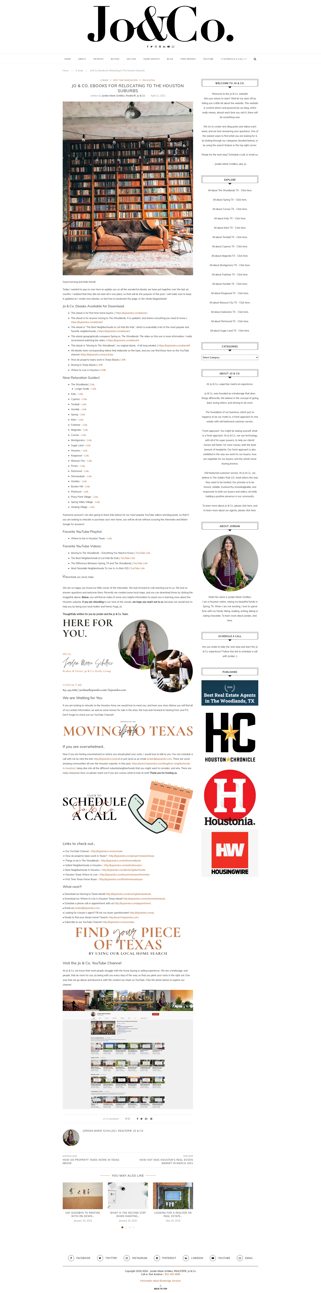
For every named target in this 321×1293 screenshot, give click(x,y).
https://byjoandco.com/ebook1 (131, 312)
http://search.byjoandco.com (123, 917)
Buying (115, 59)
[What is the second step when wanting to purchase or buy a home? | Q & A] (128, 1195)
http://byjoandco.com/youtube (107, 851)
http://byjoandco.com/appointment (133, 903)
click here (247, 505)
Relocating (148, 80)
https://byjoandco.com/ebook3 (114, 331)
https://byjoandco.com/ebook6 (174, 345)
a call (242, 154)
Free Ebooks (188, 59)
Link (92, 384)
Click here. (246, 190)
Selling (131, 59)
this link (234, 651)
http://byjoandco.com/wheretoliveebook (144, 898)
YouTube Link (143, 552)
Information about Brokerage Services (160, 1280)
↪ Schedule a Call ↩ (234, 59)
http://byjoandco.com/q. (142, 912)
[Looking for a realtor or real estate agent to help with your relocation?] (173, 1195)
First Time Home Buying (125, 80)
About (82, 59)
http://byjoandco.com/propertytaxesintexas (131, 855)
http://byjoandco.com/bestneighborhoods (123, 869)
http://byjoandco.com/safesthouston (123, 865)
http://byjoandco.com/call (107, 758)
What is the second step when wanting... (128, 1214)
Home (67, 59)
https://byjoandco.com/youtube (97, 354)
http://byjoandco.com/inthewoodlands (121, 860)
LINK (123, 359)
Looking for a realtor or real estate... (173, 1214)
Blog (170, 59)
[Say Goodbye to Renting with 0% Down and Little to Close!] (83, 1195)
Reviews (98, 59)
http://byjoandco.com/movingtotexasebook (128, 894)
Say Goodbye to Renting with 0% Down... (82, 1214)
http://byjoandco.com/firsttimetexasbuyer (121, 879)
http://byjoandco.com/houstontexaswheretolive (125, 874)
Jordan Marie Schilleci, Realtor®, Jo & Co (123, 95)
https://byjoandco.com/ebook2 (87, 322)
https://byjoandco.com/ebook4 (123, 340)
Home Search (151, 59)
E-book (79, 70)
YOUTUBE (208, 59)
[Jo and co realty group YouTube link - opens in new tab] (128, 992)
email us (253, 154)
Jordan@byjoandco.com (87, 908)
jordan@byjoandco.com (159, 758)
